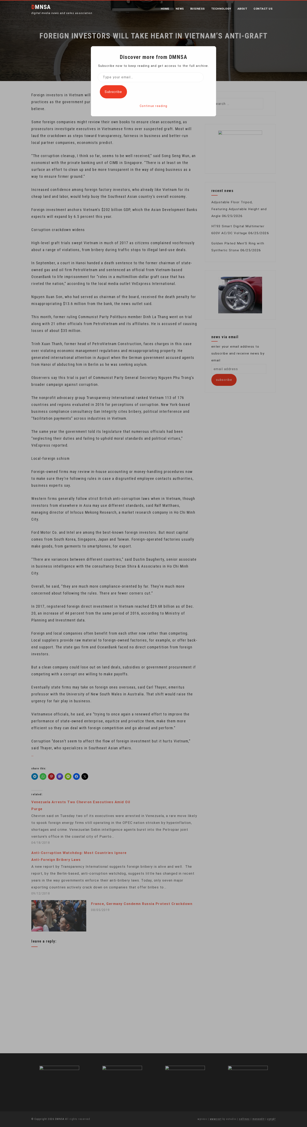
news (180, 8)
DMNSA (41, 7)
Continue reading (153, 106)
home (165, 8)
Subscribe (113, 92)
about (242, 8)
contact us (263, 8)
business (197, 8)
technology (221, 8)
